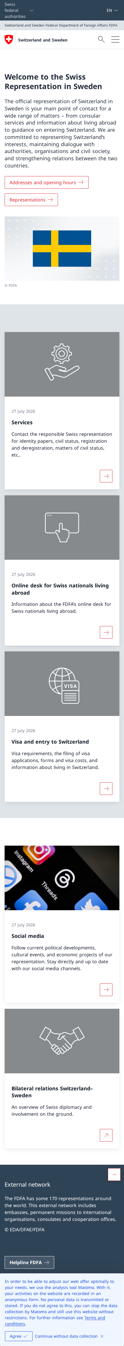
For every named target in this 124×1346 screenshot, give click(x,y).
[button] (114, 1174)
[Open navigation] (115, 39)
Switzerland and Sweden (42, 40)
